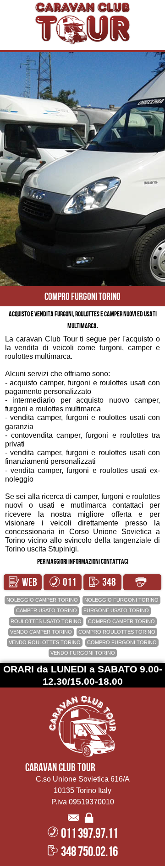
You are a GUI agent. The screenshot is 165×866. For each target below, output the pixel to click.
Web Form (25, 583)
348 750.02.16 (102, 583)
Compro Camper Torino (121, 621)
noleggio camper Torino (42, 600)
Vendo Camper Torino (41, 632)
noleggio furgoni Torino (121, 600)
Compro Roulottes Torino (116, 632)
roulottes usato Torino (46, 621)
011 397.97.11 (63, 583)
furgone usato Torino (116, 610)
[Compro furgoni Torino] (82, 23)
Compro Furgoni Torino (122, 642)
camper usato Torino (46, 610)
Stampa (142, 582)
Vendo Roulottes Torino (45, 642)
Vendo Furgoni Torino (82, 653)
